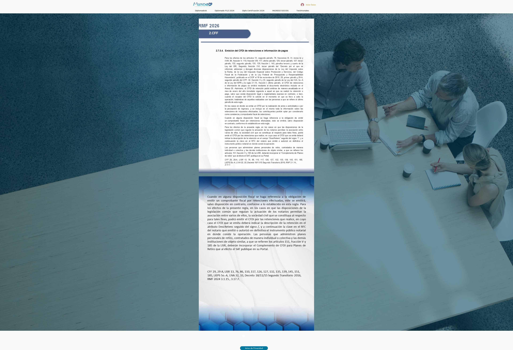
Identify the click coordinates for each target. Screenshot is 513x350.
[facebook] (243, 336)
